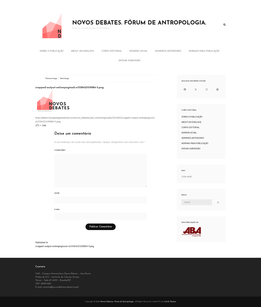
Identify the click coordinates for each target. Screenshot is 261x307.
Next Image (64, 78)
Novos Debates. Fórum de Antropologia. (139, 23)
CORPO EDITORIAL (112, 51)
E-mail (57, 209)
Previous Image (51, 78)
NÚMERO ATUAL (138, 51)
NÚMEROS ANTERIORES (168, 51)
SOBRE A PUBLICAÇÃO (51, 51)
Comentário (60, 150)
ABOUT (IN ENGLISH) (82, 51)
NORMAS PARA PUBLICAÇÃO (204, 51)
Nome (57, 193)
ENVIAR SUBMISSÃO (129, 61)
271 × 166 (40, 125)
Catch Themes (170, 302)
